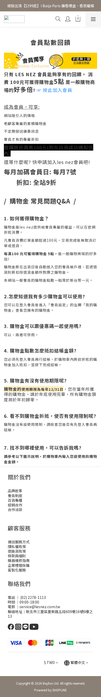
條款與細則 (17, 555)
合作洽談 (15, 509)
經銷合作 (15, 504)
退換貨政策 (17, 551)
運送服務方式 (19, 541)
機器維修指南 (19, 560)
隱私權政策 (17, 546)
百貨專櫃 (15, 500)
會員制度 (15, 495)
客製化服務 (17, 570)
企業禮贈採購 (19, 565)
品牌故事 (15, 490)
